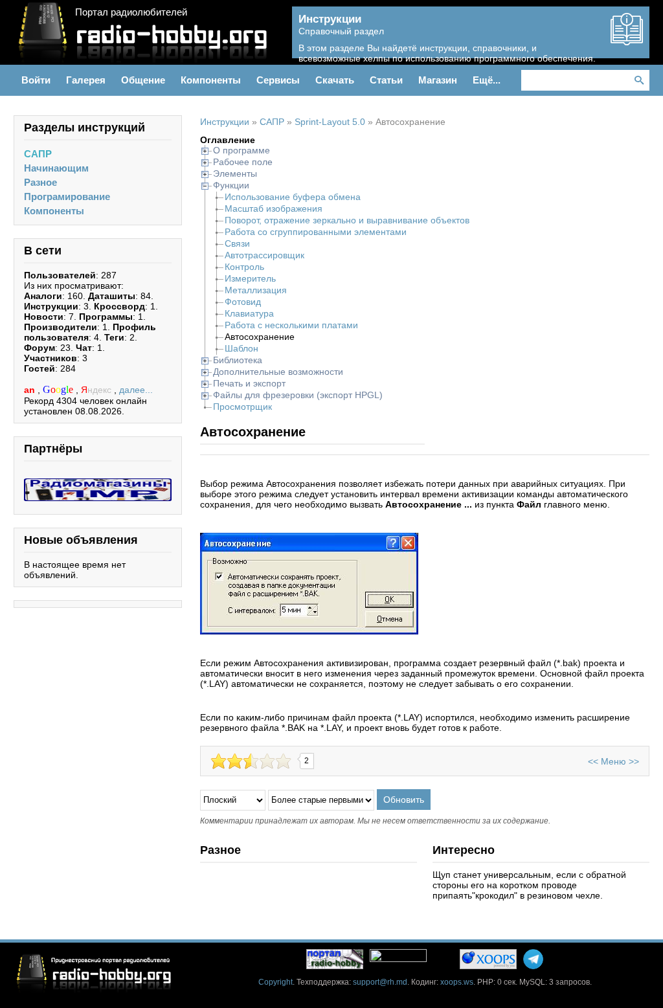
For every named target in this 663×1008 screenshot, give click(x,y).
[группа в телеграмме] (533, 959)
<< (593, 761)
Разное (40, 182)
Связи (237, 243)
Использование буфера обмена (293, 197)
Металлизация (256, 290)
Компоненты (54, 210)
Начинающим (56, 168)
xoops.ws (456, 982)
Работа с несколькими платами (291, 325)
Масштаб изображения (273, 208)
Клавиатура (249, 313)
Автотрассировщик (264, 255)
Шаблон (241, 348)
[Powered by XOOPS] (488, 959)
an (31, 390)
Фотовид (243, 302)
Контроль (244, 267)
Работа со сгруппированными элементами (316, 232)
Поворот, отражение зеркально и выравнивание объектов (347, 220)
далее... (136, 390)
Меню (613, 761)
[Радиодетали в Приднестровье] (98, 483)
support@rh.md (380, 982)
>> (634, 761)
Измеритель (250, 278)
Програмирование (67, 196)
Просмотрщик (242, 406)
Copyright (275, 982)
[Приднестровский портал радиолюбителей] (334, 959)
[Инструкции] (627, 40)
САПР (38, 153)
